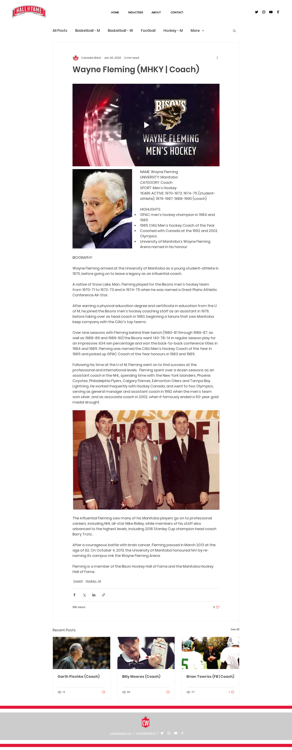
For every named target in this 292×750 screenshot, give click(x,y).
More (195, 30)
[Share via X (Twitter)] (84, 595)
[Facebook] (182, 733)
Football (148, 30)
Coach (78, 581)
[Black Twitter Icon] (256, 12)
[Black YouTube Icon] (271, 12)
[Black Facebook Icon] (278, 12)
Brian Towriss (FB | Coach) (210, 676)
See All (235, 629)
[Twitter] (162, 733)
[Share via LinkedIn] (94, 595)
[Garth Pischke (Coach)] (81, 653)
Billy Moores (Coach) (141, 676)
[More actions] (217, 57)
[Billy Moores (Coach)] (146, 653)
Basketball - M (87, 30)
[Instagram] (169, 733)
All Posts (60, 30)
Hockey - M (173, 30)
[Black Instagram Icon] (264, 12)
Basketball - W (120, 30)
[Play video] (146, 125)
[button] (234, 30)
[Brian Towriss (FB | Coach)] (210, 653)
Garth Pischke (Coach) (79, 676)
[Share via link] (103, 595)
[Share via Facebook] (74, 595)
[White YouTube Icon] (176, 733)
